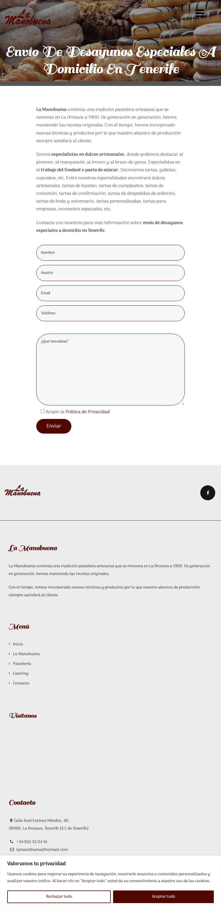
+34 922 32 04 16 (31, 842)
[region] (110, 881)
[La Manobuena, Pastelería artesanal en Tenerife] (28, 17)
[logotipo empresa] (23, 489)
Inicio (18, 644)
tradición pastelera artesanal (87, 566)
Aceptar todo (163, 896)
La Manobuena (26, 654)
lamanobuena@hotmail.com (42, 850)
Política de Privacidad (88, 412)
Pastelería (22, 664)
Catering (20, 673)
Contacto (21, 683)
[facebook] (207, 492)
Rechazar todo (59, 896)
